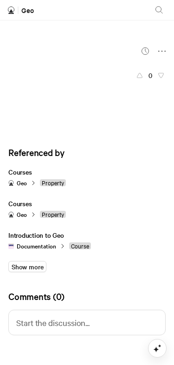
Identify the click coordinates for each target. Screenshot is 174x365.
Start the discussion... (53, 322)
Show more (27, 266)
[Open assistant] (157, 348)
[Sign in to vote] (139, 75)
